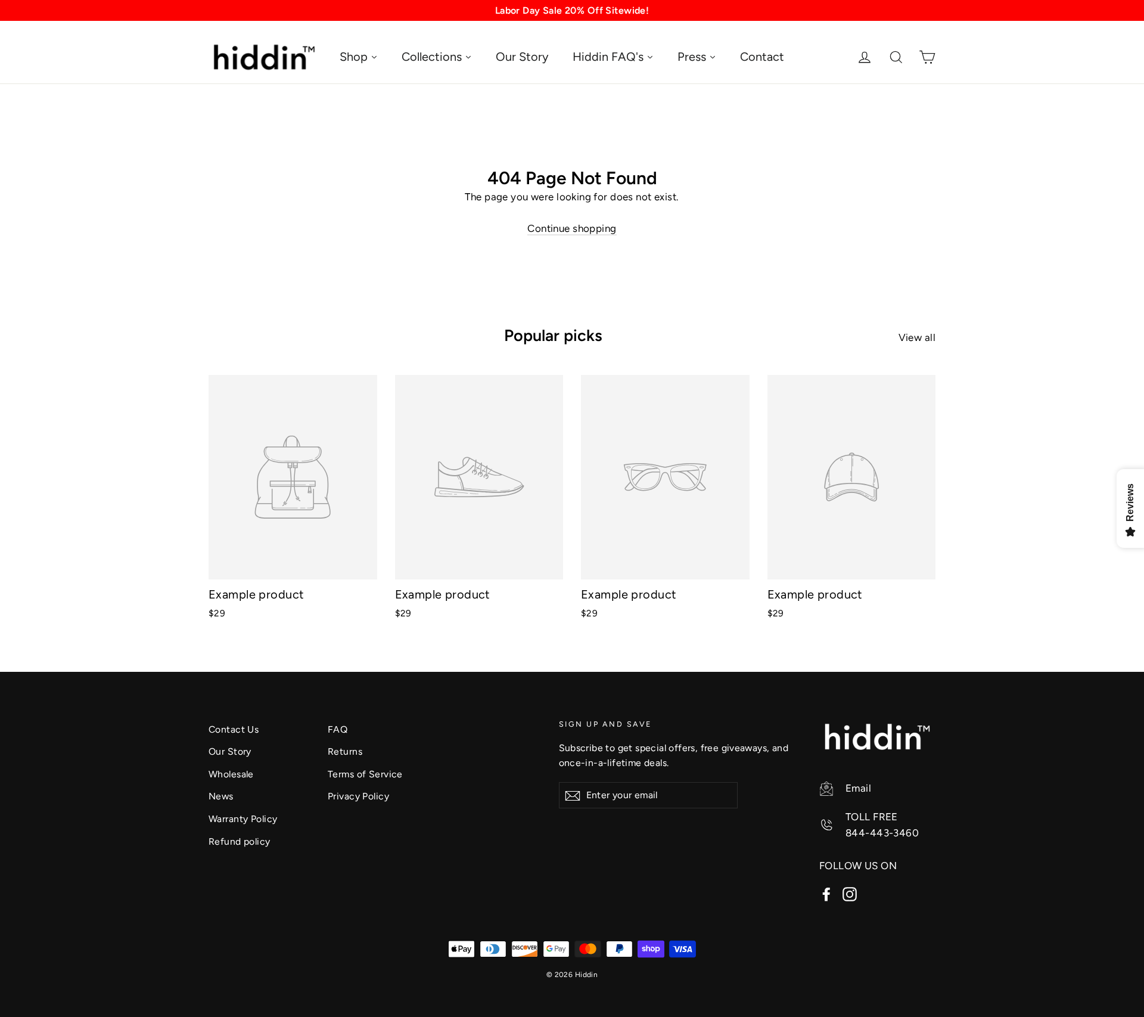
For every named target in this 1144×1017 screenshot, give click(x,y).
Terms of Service (365, 774)
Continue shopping (571, 228)
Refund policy (240, 841)
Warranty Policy (243, 818)
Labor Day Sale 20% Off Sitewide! (572, 10)
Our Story (230, 751)
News (221, 796)
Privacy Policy (358, 796)
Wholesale (231, 774)
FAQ (337, 729)
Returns (345, 751)
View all (917, 337)
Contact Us (234, 729)
